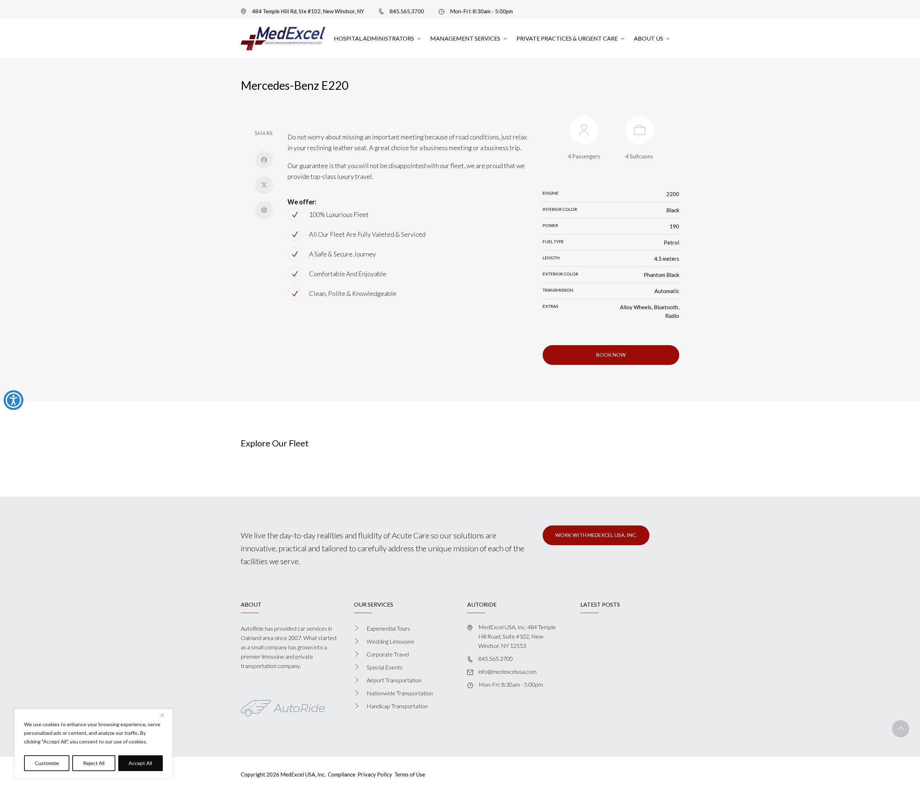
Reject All (94, 763)
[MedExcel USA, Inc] (283, 39)
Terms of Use (409, 774)
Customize (47, 763)
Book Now (611, 355)
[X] (264, 185)
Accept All (140, 763)
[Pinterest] (264, 210)
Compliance (341, 774)
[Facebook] (264, 160)
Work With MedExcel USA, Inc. (596, 535)
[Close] (165, 715)
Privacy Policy (375, 774)
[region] (93, 744)
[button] (900, 728)
